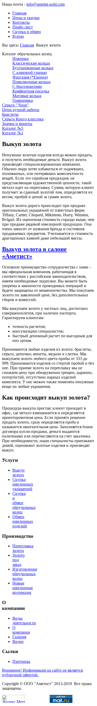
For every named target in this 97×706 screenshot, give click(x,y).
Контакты (21, 22)
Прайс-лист (22, 27)
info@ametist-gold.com (45, 4)
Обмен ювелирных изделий (22, 521)
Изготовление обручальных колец (24, 574)
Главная (19, 13)
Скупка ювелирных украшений (22, 484)
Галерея (19, 637)
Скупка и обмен (26, 31)
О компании (21, 629)
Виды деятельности (24, 620)
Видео (18, 641)
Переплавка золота (22, 548)
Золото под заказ (18, 560)
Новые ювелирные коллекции (22, 588)
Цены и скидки (26, 18)
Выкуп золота (18, 472)
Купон (18, 36)
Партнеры (21, 661)
